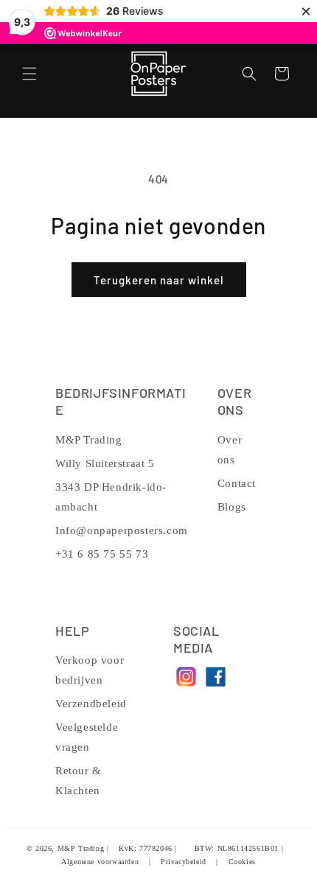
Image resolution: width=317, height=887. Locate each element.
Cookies (242, 862)
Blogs (231, 507)
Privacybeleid (183, 862)
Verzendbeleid (91, 703)
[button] (29, 73)
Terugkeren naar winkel (159, 280)
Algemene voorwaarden (100, 862)
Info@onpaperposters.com (121, 530)
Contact (236, 483)
